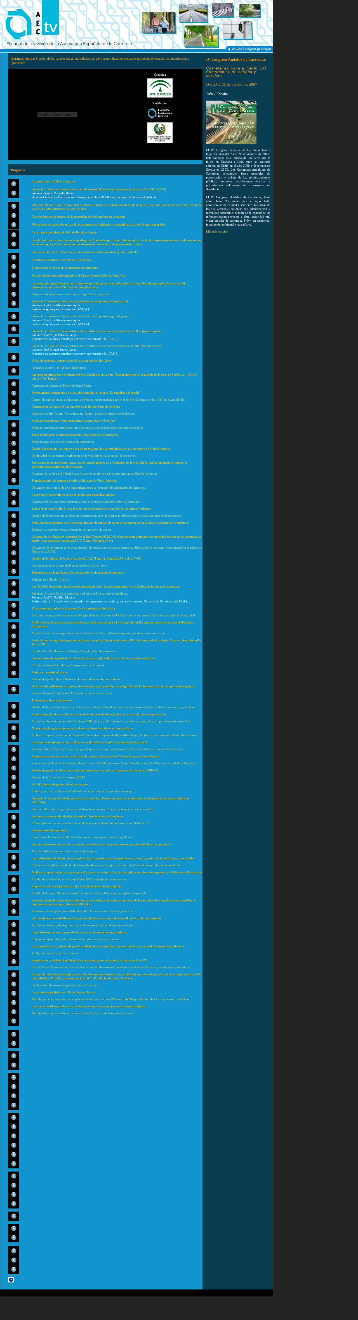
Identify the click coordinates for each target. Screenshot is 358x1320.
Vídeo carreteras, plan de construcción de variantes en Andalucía (73, 608)
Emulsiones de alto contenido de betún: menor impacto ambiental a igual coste (82, 837)
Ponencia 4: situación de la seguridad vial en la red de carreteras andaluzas (80, 593)
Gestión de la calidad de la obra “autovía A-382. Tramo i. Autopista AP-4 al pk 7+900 (87, 558)
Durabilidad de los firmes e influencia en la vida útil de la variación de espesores (83, 455)
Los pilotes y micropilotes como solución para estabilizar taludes (73, 494)
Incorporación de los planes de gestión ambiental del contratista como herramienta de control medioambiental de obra (108, 946)
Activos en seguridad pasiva (50, 672)
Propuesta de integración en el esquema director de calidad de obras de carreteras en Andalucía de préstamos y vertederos (110, 522)
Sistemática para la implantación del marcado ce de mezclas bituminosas (78, 572)
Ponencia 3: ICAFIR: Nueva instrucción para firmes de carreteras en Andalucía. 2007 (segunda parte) (97, 345)
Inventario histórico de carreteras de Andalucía (62, 259)
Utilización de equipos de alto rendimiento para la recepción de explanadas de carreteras (88, 487)
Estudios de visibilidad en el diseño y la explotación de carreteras (74, 651)
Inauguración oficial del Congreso (54, 181)
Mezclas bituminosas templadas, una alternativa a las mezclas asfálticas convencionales (87, 427)
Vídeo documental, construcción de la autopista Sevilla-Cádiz (71, 360)
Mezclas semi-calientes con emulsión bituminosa (63, 441)
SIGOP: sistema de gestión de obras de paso (60, 784)
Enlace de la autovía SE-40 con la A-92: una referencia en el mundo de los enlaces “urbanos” (92, 508)
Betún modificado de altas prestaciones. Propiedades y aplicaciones (75, 434)
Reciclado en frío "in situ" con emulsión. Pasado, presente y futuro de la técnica (83, 413)
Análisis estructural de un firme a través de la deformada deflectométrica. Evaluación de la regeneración (99, 714)
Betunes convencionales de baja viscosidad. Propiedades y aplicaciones (77, 816)
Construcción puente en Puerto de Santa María (61, 385)
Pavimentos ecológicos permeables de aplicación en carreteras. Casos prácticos (82, 911)
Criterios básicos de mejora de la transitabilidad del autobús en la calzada (78, 216)
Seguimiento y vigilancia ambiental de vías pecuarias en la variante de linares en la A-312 (89, 960)
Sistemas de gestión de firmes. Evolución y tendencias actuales (72, 693)
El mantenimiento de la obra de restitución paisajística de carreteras (75, 939)
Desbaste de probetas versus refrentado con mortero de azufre (71, 529)
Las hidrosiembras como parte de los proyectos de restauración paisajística (79, 932)
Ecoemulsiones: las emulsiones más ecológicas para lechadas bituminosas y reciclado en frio (91, 823)
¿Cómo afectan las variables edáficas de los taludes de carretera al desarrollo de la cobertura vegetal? (96, 918)
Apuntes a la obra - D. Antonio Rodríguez (59, 367)
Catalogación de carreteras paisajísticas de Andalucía (65, 985)
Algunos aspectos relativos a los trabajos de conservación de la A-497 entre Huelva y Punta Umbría (96, 756)
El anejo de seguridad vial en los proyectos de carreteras (68, 665)
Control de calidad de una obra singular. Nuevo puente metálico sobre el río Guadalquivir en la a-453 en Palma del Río (108, 399)
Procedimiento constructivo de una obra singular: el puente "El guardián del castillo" (86, 392)
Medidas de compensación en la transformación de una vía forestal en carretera (83, 1013)
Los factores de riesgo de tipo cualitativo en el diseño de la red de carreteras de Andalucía (89, 742)
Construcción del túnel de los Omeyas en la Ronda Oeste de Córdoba (76, 406)
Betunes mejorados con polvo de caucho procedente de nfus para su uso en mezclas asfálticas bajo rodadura (101, 844)
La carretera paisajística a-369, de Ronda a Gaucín (64, 992)
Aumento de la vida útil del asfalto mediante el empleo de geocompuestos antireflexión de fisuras (94, 473)
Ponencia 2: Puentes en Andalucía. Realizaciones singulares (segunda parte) (80, 316)
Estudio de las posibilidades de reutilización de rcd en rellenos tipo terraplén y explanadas (89, 893)
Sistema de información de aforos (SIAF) (58, 777)
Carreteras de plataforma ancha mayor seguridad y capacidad (71, 294)
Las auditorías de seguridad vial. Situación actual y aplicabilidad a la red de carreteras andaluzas (93, 658)
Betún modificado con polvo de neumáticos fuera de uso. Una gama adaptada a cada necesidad (93, 809)
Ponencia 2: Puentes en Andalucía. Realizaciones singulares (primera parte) (80, 301)
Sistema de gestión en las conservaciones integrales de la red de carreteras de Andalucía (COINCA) (95, 770)
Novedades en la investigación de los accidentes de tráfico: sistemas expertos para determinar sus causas (98, 633)
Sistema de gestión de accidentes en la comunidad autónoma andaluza (77, 679)
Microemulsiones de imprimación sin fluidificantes (64, 851)
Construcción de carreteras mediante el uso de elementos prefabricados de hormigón (86, 501)
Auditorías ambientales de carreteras (55, 953)
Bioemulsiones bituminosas (49, 830)
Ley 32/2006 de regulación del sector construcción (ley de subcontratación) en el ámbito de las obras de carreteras (105, 586)
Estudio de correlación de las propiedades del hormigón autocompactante (79, 879)
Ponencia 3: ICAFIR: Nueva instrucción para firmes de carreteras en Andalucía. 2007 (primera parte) (97, 331)
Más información (217, 231)
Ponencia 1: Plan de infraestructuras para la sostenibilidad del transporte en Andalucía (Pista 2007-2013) (99, 189)
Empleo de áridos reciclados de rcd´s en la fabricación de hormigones (77, 886)
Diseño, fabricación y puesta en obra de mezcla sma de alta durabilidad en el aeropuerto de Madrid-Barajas (101, 448)
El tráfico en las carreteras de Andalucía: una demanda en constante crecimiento (83, 791)
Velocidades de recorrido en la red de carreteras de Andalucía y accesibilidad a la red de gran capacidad (98, 224)
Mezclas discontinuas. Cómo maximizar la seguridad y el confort (73, 420)
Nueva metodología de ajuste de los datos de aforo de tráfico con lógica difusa (82, 728)
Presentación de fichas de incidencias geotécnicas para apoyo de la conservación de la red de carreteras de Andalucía (107, 749)
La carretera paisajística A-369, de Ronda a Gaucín (64, 232)
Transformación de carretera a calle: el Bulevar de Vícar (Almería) (74, 480)
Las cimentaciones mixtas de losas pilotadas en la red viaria (70, 565)
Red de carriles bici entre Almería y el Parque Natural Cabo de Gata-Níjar (79, 275)
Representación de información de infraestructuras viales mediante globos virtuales (85, 252)
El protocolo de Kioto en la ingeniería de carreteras (65, 267)
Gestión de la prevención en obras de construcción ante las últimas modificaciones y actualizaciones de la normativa (106, 515)
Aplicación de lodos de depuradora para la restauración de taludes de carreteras (83, 925)
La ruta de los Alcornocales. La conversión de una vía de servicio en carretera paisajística (89, 1006)
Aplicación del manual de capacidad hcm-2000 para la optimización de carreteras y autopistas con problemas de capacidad (111, 721)
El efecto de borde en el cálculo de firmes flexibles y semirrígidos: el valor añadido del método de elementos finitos (106, 865)
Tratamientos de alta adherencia (52, 700)
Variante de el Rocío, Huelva (50, 579)
